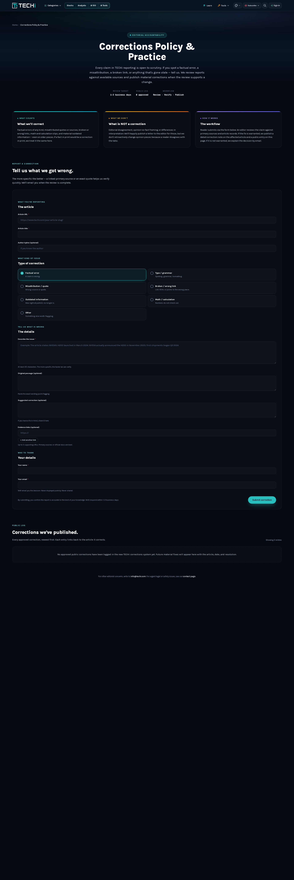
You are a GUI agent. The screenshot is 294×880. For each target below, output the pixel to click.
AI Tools (103, 5)
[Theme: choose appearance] (237, 5)
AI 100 (93, 5)
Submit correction (262, 500)
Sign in (277, 5)
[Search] (265, 5)
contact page (189, 576)
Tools (223, 5)
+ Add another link (28, 440)
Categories (53, 5)
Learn (209, 5)
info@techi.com (138, 576)
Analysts (82, 5)
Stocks (70, 5)
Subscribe (252, 5)
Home (15, 25)
